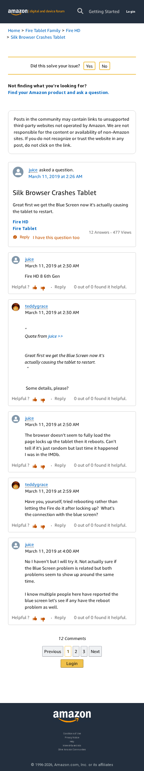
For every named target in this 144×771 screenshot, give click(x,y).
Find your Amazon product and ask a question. (58, 92)
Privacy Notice (72, 737)
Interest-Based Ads (72, 745)
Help (72, 741)
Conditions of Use (72, 733)
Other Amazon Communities (72, 749)
